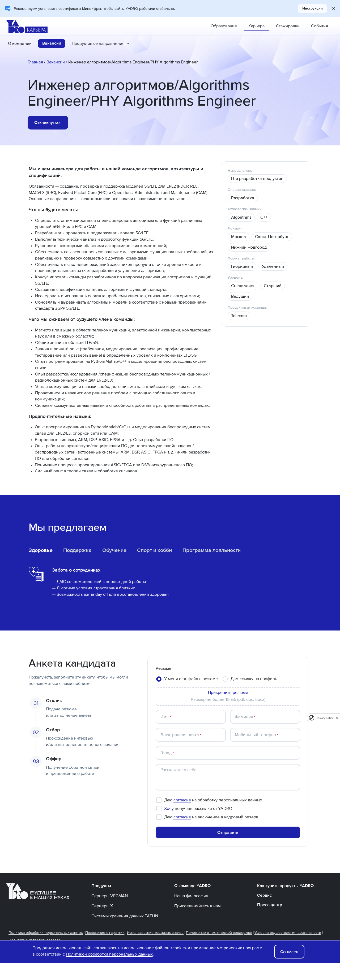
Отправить (228, 832)
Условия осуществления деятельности (287, 932)
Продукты (101, 885)
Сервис (264, 895)
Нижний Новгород (249, 247)
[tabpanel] (170, 582)
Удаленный (273, 266)
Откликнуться (48, 122)
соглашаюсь (105, 948)
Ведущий (240, 296)
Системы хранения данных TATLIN (124, 916)
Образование (224, 26)
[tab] (41, 550)
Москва (238, 236)
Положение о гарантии (105, 932)
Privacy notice (325, 717)
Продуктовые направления (98, 43)
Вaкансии (51, 43)
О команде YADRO (192, 885)
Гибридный (242, 266)
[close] (337, 718)
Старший (273, 285)
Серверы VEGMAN (109, 895)
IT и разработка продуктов (257, 178)
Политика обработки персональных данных (45, 932)
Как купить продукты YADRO (285, 885)
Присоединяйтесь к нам (197, 906)
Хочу (169, 808)
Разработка (242, 198)
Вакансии (55, 62)
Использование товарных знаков (155, 932)
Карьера (256, 26)
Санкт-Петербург (272, 236)
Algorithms (241, 217)
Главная (35, 62)
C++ (263, 217)
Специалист (243, 285)
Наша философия (191, 895)
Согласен (289, 952)
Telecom (239, 315)
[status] (257, 178)
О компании (20, 43)
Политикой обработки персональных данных (109, 954)
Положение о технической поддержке (219, 932)
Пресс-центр (269, 905)
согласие (182, 800)
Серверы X (102, 906)
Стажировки (288, 26)
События (319, 26)
